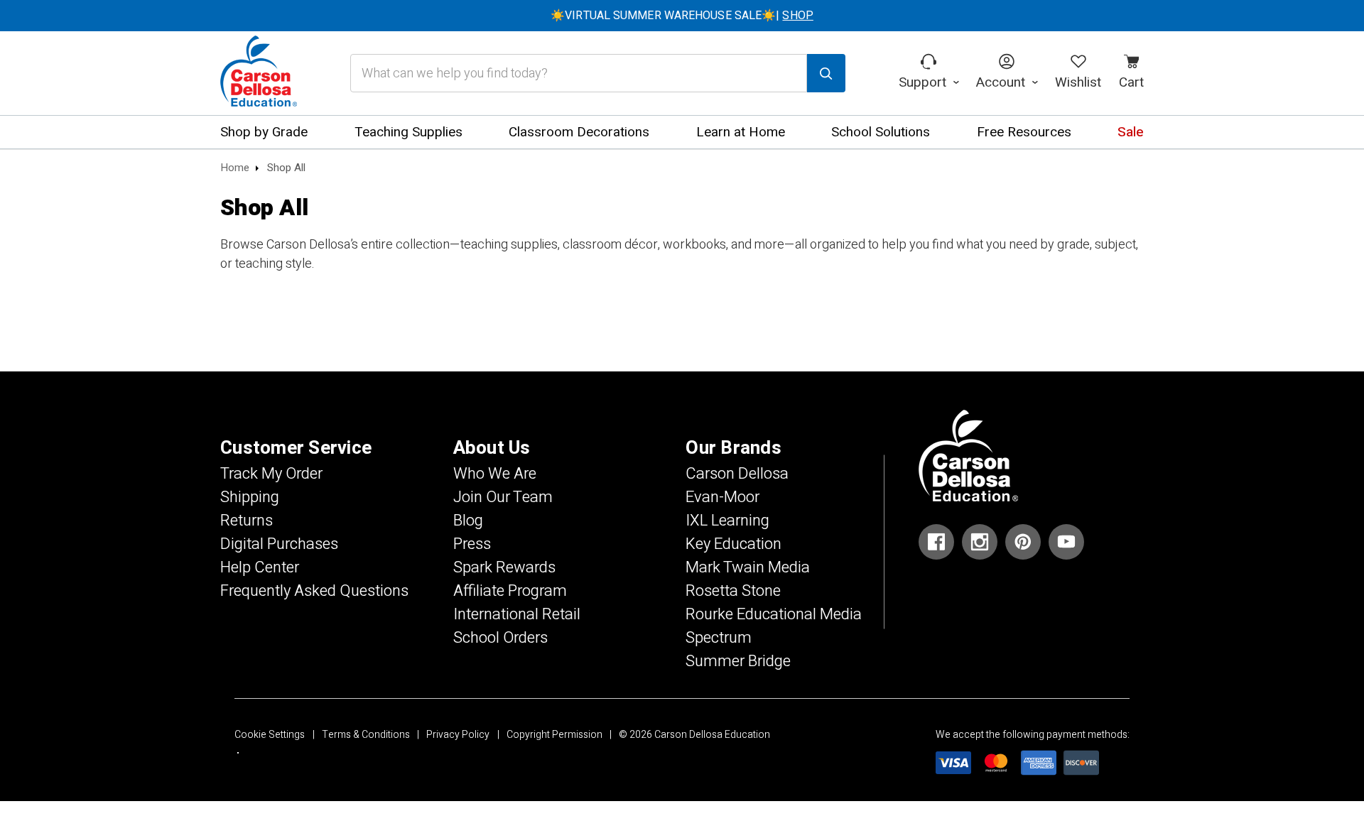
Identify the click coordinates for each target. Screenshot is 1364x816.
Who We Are (494, 473)
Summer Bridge (738, 661)
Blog (468, 520)
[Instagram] (979, 542)
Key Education (733, 544)
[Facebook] (936, 542)
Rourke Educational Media (774, 614)
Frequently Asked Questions (314, 591)
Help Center (259, 567)
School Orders (500, 637)
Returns (246, 520)
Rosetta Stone (733, 591)
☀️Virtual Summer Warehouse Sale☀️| (682, 15)
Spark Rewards (504, 567)
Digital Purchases (279, 544)
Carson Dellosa (737, 473)
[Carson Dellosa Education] (258, 73)
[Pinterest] (1023, 542)
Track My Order (271, 473)
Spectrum (719, 637)
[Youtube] (1066, 542)
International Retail (516, 614)
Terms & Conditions (366, 734)
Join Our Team (503, 497)
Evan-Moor (722, 497)
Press (472, 544)
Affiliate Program (510, 591)
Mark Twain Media (748, 567)
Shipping (249, 497)
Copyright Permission (554, 734)
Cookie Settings (269, 734)
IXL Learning (727, 520)
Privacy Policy (457, 734)
